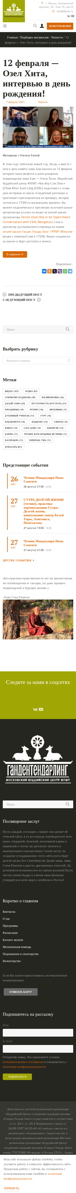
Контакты (9, 912)
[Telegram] (70, 271)
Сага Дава (32, 427)
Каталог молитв (13, 940)
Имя (6, 1025)
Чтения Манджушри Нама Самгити (43, 479)
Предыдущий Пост (25, 295)
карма (11, 434)
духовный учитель (19, 415)
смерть (61, 421)
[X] (54, 271)
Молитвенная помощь (17, 947)
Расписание (10, 933)
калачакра (14, 440)
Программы (10, 926)
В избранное (13, 254)
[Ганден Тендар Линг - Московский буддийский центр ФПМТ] (14, 11)
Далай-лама (15, 403)
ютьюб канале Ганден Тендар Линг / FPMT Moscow (38, 231)
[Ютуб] (72, 16)
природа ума (40, 440)
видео (12, 391)
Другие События (17, 560)
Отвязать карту (20, 992)
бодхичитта (15, 421)
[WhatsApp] (65, 271)
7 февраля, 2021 (15, 102)
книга (11, 427)
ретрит (36, 409)
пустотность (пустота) (49, 403)
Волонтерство (12, 961)
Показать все (13, 446)
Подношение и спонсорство (21, 954)
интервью (58, 409)
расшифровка (53, 397)
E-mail (8, 1041)
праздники (14, 409)
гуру (46, 415)
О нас (6, 919)
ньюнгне (55, 427)
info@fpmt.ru (65, 11)
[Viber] (60, 271)
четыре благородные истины (45, 434)
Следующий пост (19, 300)
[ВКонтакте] (44, 271)
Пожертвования (60, 26)
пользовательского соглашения (23, 1062)
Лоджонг (39, 421)
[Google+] (68, 16)
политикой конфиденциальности (24, 1067)
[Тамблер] (35, 709)
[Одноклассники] (49, 271)
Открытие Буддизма (20, 397)
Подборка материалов (34, 37)
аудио (31, 391)
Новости (57, 37)
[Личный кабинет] (42, 26)
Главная (12, 37)
